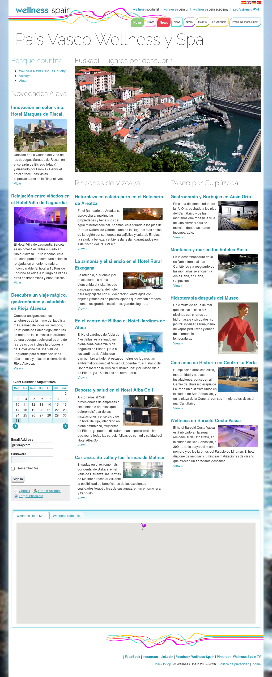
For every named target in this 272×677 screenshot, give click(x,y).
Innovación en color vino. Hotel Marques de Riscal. (38, 110)
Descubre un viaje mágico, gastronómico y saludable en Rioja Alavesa (39, 301)
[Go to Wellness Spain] (43, 10)
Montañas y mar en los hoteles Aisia (209, 249)
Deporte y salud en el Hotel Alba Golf (114, 389)
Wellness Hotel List (66, 515)
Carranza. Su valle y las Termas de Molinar (120, 457)
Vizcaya (25, 75)
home (256, 664)
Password (18, 453)
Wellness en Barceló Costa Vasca (206, 420)
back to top (163, 664)
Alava (23, 80)
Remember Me (27, 468)
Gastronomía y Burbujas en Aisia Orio (211, 196)
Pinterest (224, 656)
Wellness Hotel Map (30, 515)
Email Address (22, 439)
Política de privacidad (233, 664)
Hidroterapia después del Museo (205, 298)
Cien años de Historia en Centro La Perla (214, 362)
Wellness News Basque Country (42, 71)
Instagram (150, 656)
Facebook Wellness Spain (195, 656)
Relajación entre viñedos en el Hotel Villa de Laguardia (40, 198)
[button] (143, 527)
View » (19, 183)
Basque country (36, 60)
